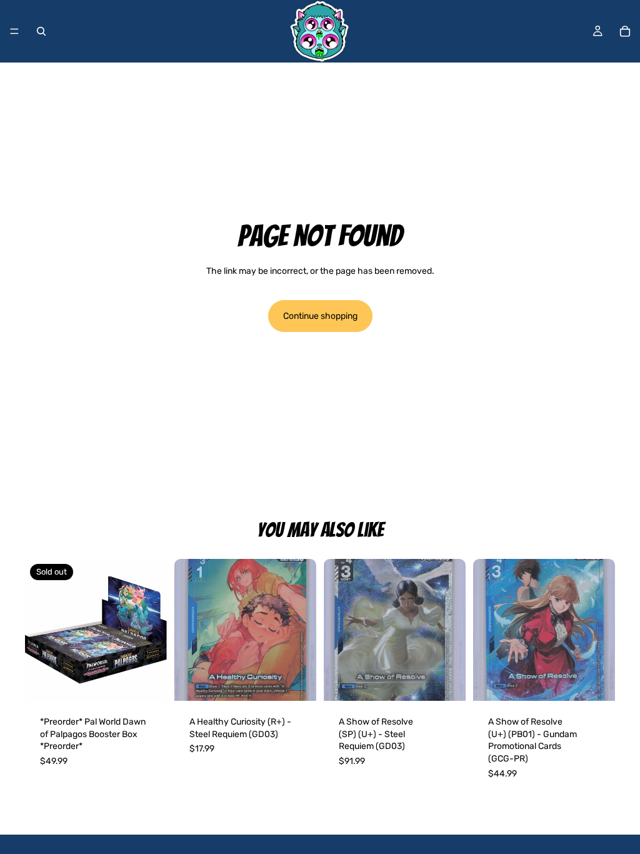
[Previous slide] (188, 630)
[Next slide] (302, 630)
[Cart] (625, 31)
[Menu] (14, 31)
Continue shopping (320, 316)
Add (457, 681)
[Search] (41, 31)
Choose (307, 681)
